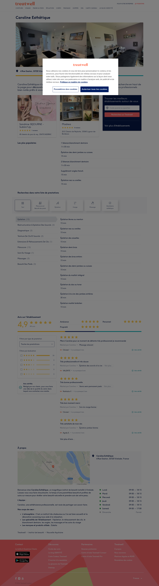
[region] (80, 77)
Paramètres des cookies (65, 89)
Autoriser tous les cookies (94, 89)
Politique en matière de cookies (74, 82)
